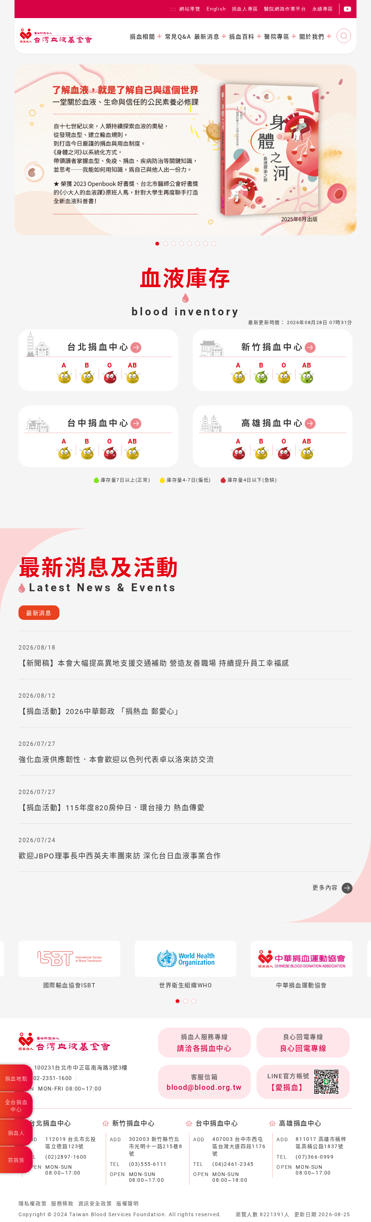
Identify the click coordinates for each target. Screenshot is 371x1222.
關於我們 (312, 36)
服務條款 (62, 1203)
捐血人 (16, 1133)
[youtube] (347, 9)
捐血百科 (241, 36)
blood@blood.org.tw (204, 1087)
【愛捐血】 (287, 1087)
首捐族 (16, 1160)
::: (173, 9)
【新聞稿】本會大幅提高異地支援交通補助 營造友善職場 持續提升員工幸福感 (153, 663)
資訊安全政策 (95, 1203)
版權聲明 (127, 1203)
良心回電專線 (303, 1048)
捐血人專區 (245, 9)
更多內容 (325, 887)
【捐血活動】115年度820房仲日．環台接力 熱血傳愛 (111, 807)
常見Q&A (178, 36)
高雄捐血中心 (272, 423)
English (216, 9)
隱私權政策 (32, 1203)
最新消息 (207, 36)
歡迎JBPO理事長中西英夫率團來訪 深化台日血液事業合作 (119, 856)
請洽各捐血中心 (204, 1048)
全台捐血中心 (16, 1105)
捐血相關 (142, 36)
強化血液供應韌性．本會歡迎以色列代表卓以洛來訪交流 (116, 759)
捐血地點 (16, 1079)
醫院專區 (276, 36)
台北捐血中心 (98, 347)
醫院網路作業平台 (285, 9)
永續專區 (322, 9)
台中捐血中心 (98, 423)
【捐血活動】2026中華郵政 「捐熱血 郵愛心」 (100, 711)
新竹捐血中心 (272, 347)
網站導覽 (189, 9)
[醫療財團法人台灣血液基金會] (56, 36)
